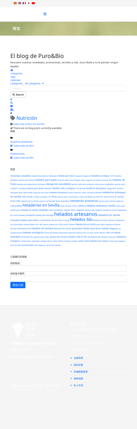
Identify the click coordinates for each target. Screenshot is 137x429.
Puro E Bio (15, 200)
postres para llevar (35, 188)
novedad (14, 220)
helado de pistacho (40, 176)
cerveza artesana (94, 192)
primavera (41, 184)
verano (64, 236)
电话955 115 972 (80, 336)
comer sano (83, 241)
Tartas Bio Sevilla (51, 233)
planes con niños (56, 224)
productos (30, 215)
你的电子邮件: (17, 273)
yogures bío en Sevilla (30, 201)
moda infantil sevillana (62, 241)
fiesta (54, 196)
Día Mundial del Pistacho (98, 237)
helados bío (81, 219)
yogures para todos (41, 237)
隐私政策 (78, 364)
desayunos (101, 188)
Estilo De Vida (65, 206)
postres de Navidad (47, 201)
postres (105, 180)
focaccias (112, 237)
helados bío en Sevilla (86, 224)
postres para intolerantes (67, 197)
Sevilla (55, 188)
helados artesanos (75, 214)
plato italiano (69, 224)
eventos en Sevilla (113, 224)
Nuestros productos (21, 141)
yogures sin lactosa (94, 180)
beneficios (90, 188)
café (40, 224)
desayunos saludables (58, 184)
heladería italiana (110, 210)
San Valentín (40, 245)
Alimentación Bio (24, 228)
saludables (43, 210)
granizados (77, 228)
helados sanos (80, 180)
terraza (13, 228)
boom (84, 192)
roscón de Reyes (86, 196)
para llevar (100, 224)
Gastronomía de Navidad (114, 197)
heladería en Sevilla (109, 215)
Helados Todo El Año (77, 236)
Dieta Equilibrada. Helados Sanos (62, 210)
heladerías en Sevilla (41, 205)
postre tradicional (79, 184)
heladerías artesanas (84, 201)
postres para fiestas (27, 180)
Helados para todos (29, 220)
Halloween (53, 176)
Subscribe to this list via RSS (29, 124)
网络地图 (78, 378)
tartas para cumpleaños (104, 184)
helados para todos (46, 179)
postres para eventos (107, 201)
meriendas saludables (20, 175)
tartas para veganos (117, 241)
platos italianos (74, 192)
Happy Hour (111, 188)
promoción (98, 196)
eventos (111, 220)
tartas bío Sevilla (53, 245)
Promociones (17, 153)
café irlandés (27, 196)
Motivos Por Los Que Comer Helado (91, 233)
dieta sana (69, 180)
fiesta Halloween (62, 201)
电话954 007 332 (80, 349)
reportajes (35, 241)
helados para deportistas (27, 184)
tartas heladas (19, 215)
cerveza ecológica (40, 197)
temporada (119, 220)
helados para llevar (92, 228)
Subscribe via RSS (23, 145)
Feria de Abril (15, 245)
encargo (66, 220)
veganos (80, 210)
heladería (14, 180)
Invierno (120, 188)
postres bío (55, 236)
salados (43, 241)
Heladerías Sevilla (29, 210)
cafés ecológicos (68, 188)
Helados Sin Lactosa (99, 241)
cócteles (22, 188)
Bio (110, 180)
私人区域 (78, 385)
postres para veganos (93, 210)
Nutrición (72, 233)
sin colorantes (16, 224)
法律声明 (78, 358)
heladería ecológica (100, 175)
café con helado (113, 232)
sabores (119, 201)
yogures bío (38, 192)
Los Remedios (45, 220)
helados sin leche (100, 220)
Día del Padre (56, 220)
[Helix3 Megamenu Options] (44, 14)
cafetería (82, 205)
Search (19, 94)
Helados (48, 188)
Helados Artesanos (58, 192)
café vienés (28, 192)
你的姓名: (15, 263)
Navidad (15, 236)
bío (49, 197)
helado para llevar (66, 175)
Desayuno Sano (16, 192)
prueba (74, 241)
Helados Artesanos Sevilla (101, 205)
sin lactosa (80, 188)
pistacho (90, 184)
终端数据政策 (80, 371)
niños (74, 206)
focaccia (61, 180)
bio (37, 224)
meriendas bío (26, 237)
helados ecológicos (33, 232)
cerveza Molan (29, 224)
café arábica (16, 205)
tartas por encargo (44, 215)
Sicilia (49, 241)
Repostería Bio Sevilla (62, 228)
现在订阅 (18, 285)
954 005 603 (52, 385)
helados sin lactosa (42, 228)
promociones (28, 245)
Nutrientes (63, 233)
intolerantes (26, 241)
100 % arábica (115, 176)
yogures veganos (83, 176)
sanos (45, 224)
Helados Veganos (109, 228)
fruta (46, 192)
